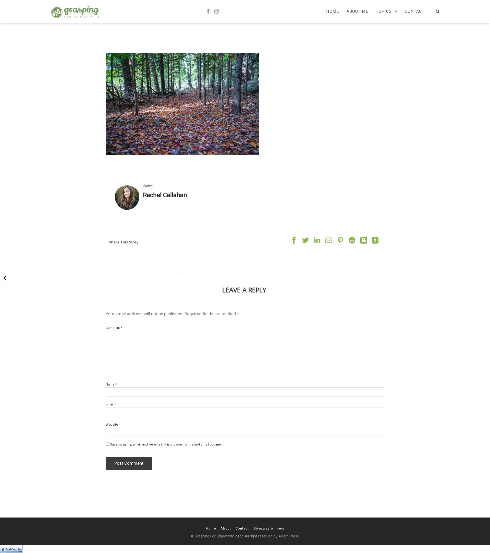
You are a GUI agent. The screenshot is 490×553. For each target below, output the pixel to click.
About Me (357, 11)
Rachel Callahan (165, 195)
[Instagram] (216, 12)
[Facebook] (208, 12)
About (225, 528)
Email (111, 404)
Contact (414, 11)
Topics (384, 11)
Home (332, 11)
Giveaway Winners (268, 528)
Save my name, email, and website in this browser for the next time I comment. (167, 444)
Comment (114, 328)
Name (111, 384)
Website (112, 424)
